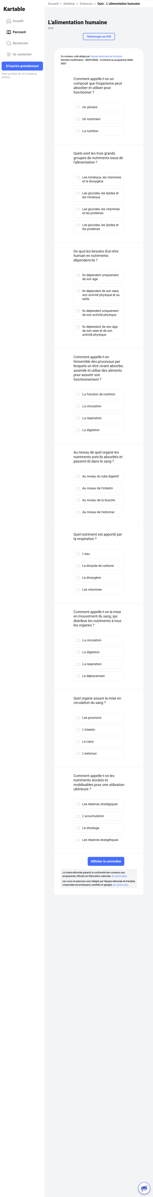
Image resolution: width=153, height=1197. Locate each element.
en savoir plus (119, 876)
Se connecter (22, 54)
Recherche (20, 43)
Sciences (86, 4)
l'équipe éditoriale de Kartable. (106, 56)
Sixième (69, 4)
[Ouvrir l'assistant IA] (144, 1188)
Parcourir (19, 32)
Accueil (18, 21)
